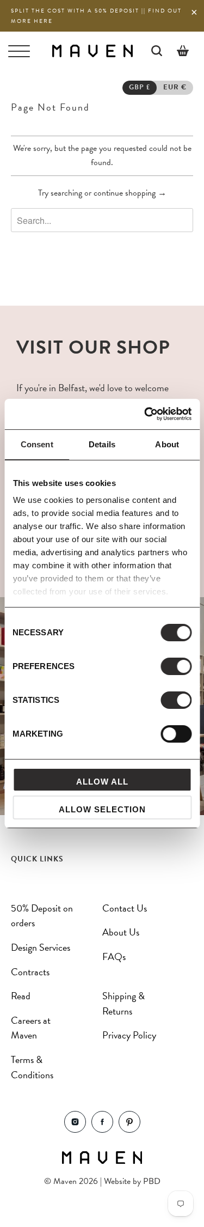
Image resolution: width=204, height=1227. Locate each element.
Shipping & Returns (123, 1003)
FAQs (114, 956)
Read (20, 995)
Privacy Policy (129, 1035)
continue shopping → (130, 192)
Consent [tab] (37, 444)
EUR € (175, 87)
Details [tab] (102, 444)
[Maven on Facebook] (102, 1130)
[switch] (175, 666)
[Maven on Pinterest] (129, 1130)
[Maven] (92, 50)
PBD (151, 1181)
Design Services (40, 947)
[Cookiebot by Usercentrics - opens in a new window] (145, 414)
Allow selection (102, 809)
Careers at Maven (31, 1028)
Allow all (102, 781)
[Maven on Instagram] (75, 1130)
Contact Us (124, 908)
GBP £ (139, 87)
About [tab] (167, 444)
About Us (120, 932)
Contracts (30, 971)
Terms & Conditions (32, 1067)
